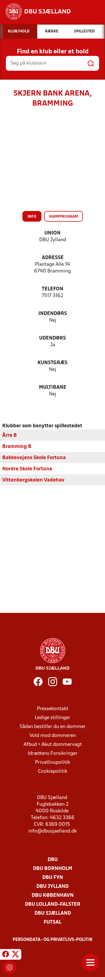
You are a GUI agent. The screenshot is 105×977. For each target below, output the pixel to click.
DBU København (53, 895)
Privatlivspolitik (52, 762)
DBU (53, 859)
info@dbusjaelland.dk (52, 831)
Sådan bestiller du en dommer (53, 726)
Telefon (52, 289)
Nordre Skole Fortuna (27, 469)
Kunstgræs (52, 363)
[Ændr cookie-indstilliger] (9, 967)
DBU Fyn (52, 877)
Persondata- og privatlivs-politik (53, 940)
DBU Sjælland (52, 913)
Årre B (9, 435)
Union (52, 233)
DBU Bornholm (52, 868)
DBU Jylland (52, 886)
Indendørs (52, 313)
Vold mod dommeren (52, 735)
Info (31, 217)
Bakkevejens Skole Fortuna (34, 458)
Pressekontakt (52, 708)
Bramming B (16, 446)
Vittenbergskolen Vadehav (33, 480)
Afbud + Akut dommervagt (53, 744)
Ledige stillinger (52, 717)
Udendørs (52, 338)
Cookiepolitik (52, 771)
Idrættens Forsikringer (53, 753)
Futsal (52, 922)
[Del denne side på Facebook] (5, 955)
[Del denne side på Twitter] (15, 955)
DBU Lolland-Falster (52, 904)
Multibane (52, 387)
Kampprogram (63, 217)
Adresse (53, 257)
